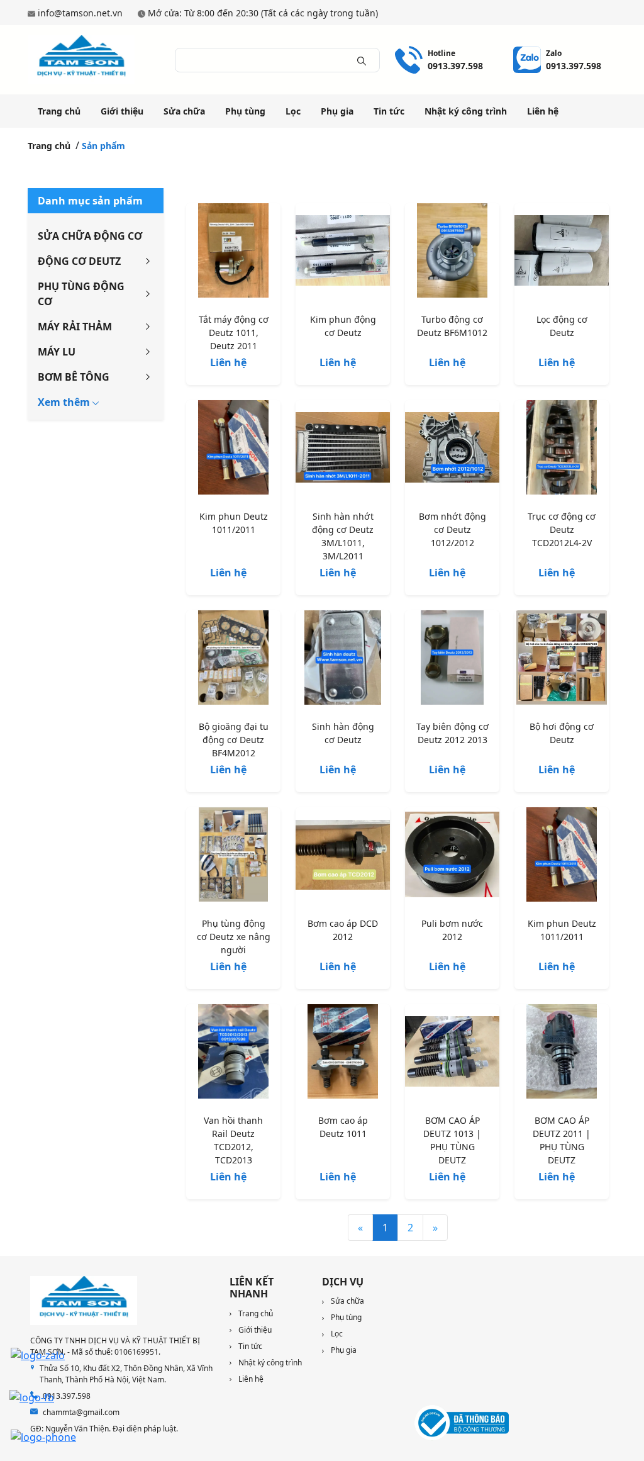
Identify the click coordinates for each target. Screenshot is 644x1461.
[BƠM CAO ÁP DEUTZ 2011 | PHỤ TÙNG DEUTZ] (561, 1054)
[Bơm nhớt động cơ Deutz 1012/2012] (452, 450)
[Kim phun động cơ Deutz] (343, 253)
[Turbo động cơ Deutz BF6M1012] (452, 253)
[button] (68, 402)
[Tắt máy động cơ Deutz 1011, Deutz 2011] (233, 253)
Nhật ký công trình (466, 111)
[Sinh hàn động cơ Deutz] (343, 660)
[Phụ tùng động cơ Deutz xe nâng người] (233, 857)
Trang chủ (59, 111)
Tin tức (389, 111)
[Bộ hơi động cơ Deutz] (561, 660)
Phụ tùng (245, 111)
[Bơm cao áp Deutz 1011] (343, 1054)
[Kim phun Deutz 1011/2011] (233, 450)
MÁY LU (56, 352)
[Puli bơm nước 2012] (452, 857)
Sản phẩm (103, 146)
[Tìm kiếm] (361, 60)
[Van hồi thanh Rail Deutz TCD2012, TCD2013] (233, 1054)
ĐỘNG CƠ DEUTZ (79, 261)
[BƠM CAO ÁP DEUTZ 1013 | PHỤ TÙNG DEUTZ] (452, 1054)
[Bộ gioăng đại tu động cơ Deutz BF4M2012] (233, 660)
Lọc (293, 111)
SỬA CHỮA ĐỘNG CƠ (90, 236)
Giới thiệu (122, 111)
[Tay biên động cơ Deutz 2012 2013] (452, 660)
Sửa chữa (184, 111)
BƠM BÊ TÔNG (73, 377)
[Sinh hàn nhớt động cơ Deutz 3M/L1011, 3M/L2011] (343, 450)
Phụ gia (337, 111)
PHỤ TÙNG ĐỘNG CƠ (81, 293)
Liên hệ (542, 111)
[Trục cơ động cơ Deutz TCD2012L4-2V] (561, 450)
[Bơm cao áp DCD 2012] (343, 857)
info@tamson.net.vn (80, 13)
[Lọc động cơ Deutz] (561, 253)
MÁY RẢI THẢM (75, 326)
